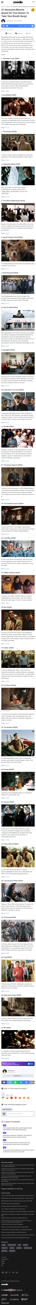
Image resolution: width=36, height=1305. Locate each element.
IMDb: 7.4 (4, 798)
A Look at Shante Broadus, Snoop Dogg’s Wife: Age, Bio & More (17, 1195)
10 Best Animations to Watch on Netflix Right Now (14, 1232)
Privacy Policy (4, 1259)
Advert (3, 1261)
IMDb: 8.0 (4, 499)
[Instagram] (2, 1272)
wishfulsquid (14, 21)
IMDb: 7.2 (4, 877)
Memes (12, 1248)
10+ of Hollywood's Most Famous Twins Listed (13, 1209)
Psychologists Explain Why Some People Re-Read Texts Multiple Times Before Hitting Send (17, 1128)
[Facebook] (6, 1272)
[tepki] (3, 1098)
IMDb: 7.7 (4, 568)
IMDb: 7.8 (4, 603)
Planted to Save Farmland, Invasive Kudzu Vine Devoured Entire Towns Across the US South (16, 1143)
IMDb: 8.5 (4, 160)
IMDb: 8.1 (4, 269)
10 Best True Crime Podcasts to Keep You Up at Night (14, 1227)
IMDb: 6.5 (4, 1024)
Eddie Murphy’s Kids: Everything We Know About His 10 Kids (16, 1201)
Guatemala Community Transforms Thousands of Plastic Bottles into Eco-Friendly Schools (17, 1136)
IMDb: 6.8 (4, 1058)
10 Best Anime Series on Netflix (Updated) (12, 1224)
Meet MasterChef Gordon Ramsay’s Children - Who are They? (17, 1198)
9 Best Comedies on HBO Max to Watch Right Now (14, 1218)
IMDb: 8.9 (4, 91)
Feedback (3, 1257)
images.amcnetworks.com (7, 151)
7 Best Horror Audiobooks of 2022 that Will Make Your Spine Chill (18, 1211)
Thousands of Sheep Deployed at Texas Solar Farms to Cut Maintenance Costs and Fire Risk (19, 1150)
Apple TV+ (4, 1248)
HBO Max (4, 1250)
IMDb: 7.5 (4, 765)
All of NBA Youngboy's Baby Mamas (10, 1203)
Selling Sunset (27, 1248)
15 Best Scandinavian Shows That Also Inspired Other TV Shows (17, 1235)
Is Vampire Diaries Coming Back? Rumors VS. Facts (14, 1206)
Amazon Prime (12, 1245)
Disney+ (25, 1245)
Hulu (19, 1245)
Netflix (3, 1245)
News (2, 6)
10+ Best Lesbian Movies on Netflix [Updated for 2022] (15, 1237)
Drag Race (12, 1250)
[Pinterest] (16, 1272)
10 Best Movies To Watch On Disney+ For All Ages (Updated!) (17, 1229)
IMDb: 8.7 (4, 127)
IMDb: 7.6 (4, 723)
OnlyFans (19, 1248)
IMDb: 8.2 (4, 197)
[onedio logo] (17, 1284)
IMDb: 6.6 (4, 953)
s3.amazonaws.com (5, 710)
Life (4, 1125)
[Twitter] (9, 1272)
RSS (2, 1265)
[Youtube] (13, 1272)
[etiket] (33, 10)
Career (3, 1263)
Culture (8, 6)
